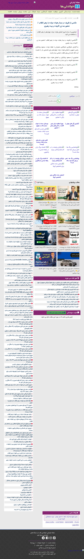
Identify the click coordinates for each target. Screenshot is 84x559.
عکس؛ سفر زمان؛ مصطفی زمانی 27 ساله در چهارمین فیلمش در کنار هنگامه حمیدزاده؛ (19, 368)
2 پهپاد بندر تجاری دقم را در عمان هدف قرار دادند (19, 273)
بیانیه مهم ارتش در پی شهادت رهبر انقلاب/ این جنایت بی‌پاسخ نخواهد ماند (20, 468)
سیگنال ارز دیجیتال (50, 522)
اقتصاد (10, 12)
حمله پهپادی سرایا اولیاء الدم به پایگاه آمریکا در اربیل (18, 472)
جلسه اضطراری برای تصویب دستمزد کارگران (67, 292)
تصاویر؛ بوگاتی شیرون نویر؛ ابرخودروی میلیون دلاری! (18, 304)
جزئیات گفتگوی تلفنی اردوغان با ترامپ (21, 364)
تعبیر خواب (39, 545)
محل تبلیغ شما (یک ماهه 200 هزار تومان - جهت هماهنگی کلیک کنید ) (61, 518)
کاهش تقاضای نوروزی (26, 485)
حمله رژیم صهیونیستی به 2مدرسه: (22, 510)
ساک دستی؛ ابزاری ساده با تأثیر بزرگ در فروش (19, 19)
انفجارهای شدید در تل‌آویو (24, 124)
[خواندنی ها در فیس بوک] (47, 538)
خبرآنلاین (72, 96)
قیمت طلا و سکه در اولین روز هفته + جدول (67, 299)
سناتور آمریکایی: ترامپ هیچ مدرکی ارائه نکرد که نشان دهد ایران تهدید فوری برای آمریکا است (19, 395)
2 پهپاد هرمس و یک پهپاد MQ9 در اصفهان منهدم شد (18, 140)
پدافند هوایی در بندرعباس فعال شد (22, 442)
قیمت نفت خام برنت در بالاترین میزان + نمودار (19, 176)
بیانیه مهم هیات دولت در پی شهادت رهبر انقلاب (19, 414)
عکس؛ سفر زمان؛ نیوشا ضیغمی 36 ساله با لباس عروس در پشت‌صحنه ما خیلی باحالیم (20, 91)
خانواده (50, 12)
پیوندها (32, 543)
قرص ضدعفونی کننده (25, 35)
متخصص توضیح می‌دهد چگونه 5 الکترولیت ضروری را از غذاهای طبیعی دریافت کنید (19, 211)
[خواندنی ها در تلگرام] (43, 538)
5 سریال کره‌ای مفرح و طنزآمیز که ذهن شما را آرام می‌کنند (64, 304)
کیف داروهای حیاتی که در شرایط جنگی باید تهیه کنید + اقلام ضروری (61, 297)
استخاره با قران (49, 545)
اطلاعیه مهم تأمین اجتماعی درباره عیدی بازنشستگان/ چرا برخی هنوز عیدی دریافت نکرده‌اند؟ (19, 67)
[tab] (28, 45)
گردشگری (44, 12)
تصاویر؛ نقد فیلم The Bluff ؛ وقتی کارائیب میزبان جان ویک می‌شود (61, 294)
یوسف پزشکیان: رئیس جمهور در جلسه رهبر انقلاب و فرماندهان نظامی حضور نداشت (19, 277)
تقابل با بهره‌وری (27, 488)
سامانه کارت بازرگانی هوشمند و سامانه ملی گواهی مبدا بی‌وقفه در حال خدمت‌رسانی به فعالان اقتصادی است (20, 133)
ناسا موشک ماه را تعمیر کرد (24, 126)
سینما (38, 12)
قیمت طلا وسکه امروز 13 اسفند (23, 182)
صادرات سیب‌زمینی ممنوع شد (23, 173)
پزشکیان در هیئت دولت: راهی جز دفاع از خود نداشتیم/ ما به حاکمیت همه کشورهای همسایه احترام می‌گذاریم (19, 72)
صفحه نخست (76, 12)
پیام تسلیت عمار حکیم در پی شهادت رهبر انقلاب (19, 453)
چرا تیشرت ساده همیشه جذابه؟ (23, 25)
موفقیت (55, 12)
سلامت (25, 12)
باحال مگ (76, 522)
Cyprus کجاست (60, 522)
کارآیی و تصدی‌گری (26, 490)
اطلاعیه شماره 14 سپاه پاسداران (23, 152)
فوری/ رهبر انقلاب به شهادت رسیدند (22, 398)
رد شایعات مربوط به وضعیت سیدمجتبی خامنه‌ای (19, 159)
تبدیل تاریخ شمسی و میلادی (47, 548)
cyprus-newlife (69, 522)
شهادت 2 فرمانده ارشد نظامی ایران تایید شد (20, 439)
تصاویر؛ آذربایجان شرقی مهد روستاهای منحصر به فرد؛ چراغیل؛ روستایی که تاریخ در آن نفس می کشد (19, 311)
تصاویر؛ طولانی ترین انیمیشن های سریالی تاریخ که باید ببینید (62, 302)
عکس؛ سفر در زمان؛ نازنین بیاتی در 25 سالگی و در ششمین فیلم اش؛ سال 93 (19, 336)
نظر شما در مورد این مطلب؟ (56, 312)
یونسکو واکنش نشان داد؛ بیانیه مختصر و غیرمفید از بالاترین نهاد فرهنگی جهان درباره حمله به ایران (19, 155)
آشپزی (61, 12)
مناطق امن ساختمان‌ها (25, 495)
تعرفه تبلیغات (41, 543)
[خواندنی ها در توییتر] (54, 538)
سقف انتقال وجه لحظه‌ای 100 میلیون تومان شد (19, 290)
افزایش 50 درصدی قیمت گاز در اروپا (22, 171)
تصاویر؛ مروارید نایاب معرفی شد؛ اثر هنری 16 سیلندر (18, 297)
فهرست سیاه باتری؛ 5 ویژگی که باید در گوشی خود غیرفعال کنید (62, 307)
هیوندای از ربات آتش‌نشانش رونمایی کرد (21, 129)
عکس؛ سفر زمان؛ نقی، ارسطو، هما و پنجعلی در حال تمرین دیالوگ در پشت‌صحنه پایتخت (19, 120)
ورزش (20, 12)
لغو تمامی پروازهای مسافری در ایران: (22, 505)
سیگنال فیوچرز (75, 525)
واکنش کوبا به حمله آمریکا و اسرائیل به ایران (20, 465)
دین (29, 12)
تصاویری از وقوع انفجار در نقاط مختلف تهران (20, 283)
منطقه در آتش (27, 502)
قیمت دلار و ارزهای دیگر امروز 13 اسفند (21, 189)
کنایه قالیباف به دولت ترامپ (24, 63)
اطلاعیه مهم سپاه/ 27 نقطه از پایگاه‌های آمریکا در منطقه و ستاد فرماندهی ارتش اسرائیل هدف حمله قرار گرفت (19, 476)
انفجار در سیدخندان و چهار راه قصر (22, 280)
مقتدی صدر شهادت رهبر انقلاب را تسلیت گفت (19, 417)
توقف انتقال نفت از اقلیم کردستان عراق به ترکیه (19, 161)
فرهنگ (34, 12)
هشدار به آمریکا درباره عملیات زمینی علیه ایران (19, 61)
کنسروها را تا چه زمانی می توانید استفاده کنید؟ (19, 192)
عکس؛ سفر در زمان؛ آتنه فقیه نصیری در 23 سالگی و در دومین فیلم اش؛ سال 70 (19, 381)
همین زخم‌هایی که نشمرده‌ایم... (70, 287)
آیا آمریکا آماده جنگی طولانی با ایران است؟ (20, 500)
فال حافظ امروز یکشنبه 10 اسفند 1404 (22, 319)
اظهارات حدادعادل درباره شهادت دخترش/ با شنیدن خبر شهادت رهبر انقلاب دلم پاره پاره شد (19, 450)
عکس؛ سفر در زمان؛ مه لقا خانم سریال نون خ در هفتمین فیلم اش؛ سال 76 (20, 323)
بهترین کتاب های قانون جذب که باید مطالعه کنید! (18, 27)
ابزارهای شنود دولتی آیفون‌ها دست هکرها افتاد (19, 138)
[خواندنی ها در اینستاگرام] (50, 538)
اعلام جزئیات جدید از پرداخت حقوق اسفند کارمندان (18, 194)
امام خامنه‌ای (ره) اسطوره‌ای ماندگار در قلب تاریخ (19, 168)
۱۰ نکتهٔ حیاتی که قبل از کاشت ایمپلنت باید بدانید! (18, 22)
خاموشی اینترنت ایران (25, 507)
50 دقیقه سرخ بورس (26, 492)
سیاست (15, 12)
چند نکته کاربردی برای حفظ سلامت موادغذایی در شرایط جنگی (62, 289)
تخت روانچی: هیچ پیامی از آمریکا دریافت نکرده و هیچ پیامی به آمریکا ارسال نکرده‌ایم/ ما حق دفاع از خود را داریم (19, 101)
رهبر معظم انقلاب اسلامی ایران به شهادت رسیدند (19, 497)
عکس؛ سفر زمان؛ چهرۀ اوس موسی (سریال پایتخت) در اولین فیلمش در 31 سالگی (19, 220)
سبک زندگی (67, 12)
